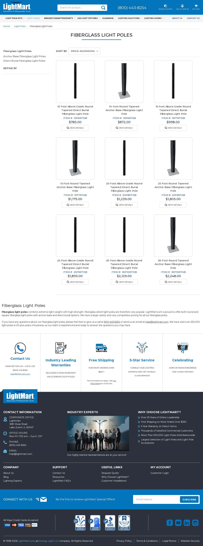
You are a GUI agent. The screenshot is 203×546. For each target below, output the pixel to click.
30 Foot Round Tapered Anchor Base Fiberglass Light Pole (173, 264)
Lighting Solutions (129, 18)
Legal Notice (169, 541)
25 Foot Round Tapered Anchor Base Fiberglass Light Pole (173, 187)
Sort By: (61, 51)
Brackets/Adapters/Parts (58, 18)
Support (59, 467)
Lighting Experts (12, 480)
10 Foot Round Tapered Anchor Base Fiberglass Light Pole (124, 110)
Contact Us (193, 18)
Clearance (108, 18)
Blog (6, 477)
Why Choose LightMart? (115, 477)
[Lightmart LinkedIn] (187, 522)
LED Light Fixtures (87, 18)
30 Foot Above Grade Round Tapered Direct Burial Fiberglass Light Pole (124, 264)
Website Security (190, 541)
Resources (58, 477)
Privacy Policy (124, 541)
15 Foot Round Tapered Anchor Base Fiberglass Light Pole (75, 187)
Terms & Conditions (147, 541)
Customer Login (160, 473)
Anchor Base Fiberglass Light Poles (24, 56)
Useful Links (112, 467)
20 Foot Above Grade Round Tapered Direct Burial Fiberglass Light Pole (124, 187)
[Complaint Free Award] (124, 522)
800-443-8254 (112, 322)
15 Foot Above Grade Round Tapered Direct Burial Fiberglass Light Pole (173, 110)
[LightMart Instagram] (195, 522)
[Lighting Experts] (94, 522)
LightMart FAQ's (61, 480)
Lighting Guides (153, 18)
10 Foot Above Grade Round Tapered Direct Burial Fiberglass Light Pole (75, 110)
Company (11, 467)
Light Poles (33, 18)
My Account (161, 467)
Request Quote (110, 473)
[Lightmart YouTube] (178, 522)
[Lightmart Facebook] (169, 522)
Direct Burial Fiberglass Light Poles (24, 60)
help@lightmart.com (156, 322)
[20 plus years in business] (79, 522)
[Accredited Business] (109, 522)
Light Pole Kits (14, 18)
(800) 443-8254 (20, 370)
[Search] (103, 8)
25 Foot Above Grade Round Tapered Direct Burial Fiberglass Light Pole (75, 264)
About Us (177, 18)
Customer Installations (114, 480)
